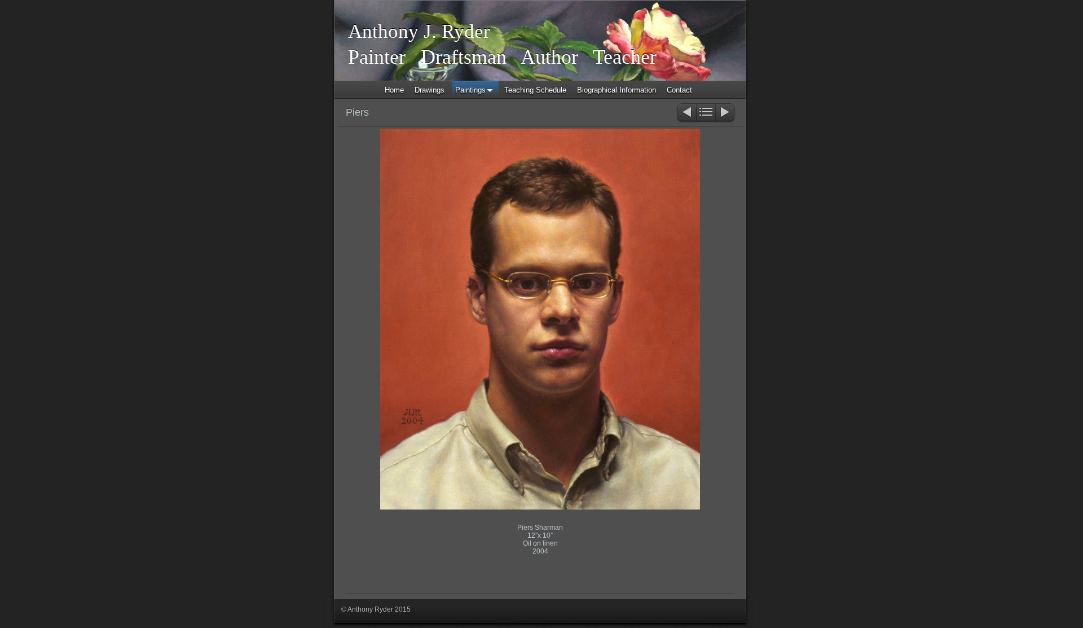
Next (726, 113)
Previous (686, 113)
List (706, 113)
